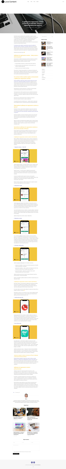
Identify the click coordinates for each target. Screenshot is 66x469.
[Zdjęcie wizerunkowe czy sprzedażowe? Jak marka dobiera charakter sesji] (33, 412)
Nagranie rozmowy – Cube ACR (21, 164)
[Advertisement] (33, 8)
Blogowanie (43, 69)
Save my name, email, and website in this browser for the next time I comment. (22, 451)
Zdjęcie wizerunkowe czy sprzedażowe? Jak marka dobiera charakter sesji (32, 418)
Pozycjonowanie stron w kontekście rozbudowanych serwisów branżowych (50, 53)
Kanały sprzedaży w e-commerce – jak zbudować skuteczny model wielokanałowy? (19, 433)
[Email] (9, 43)
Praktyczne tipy (43, 77)
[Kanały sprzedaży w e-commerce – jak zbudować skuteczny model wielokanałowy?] (19, 427)
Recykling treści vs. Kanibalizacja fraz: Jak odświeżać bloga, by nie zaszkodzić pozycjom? (32, 433)
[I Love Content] (9, 1)
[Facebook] (32, 462)
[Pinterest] (9, 41)
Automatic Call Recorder (20, 262)
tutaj (14, 95)
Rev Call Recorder (16, 340)
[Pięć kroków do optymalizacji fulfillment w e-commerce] (19, 412)
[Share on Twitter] (9, 40)
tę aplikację (20, 235)
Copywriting (43, 72)
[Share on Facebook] (9, 38)
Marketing (33, 19)
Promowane (43, 79)
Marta (29, 27)
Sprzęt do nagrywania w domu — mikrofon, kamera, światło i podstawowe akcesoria (50, 64)
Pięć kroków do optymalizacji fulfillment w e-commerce (50, 43)
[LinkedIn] (18, 392)
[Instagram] (34, 462)
